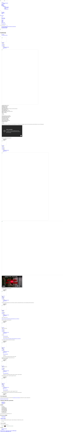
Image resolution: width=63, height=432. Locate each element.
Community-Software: (5, 431)
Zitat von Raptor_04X (5, 373)
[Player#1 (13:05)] (5, 426)
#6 (3, 352)
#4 (3, 316)
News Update (3, 22)
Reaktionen (3, 44)
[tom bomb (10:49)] (11, 426)
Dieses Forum (3, 18)
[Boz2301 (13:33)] (3, 426)
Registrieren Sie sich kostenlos (16, 397)
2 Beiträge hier (5, 371)
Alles (2, 16)
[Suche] (7, 25)
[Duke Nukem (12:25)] (7, 426)
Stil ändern (2, 427)
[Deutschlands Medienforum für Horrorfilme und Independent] (4, 1)
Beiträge (3, 298)
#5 (3, 333)
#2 (3, 151)
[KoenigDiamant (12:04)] (8, 426)
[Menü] (0, 10)
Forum (2, 21)
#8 (3, 388)
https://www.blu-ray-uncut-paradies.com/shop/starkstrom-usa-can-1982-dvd (10, 318)
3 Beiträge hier (5, 300)
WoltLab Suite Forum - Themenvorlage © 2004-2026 (8, 430)
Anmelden (3, 12)
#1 (3, 48)
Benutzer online (3, 418)
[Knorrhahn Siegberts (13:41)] (2, 426)
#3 (3, 301)
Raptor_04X (3, 402)
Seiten (2, 20)
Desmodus (3, 403)
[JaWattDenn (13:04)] (6, 426)
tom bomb (3, 34)
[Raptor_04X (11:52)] (10, 426)
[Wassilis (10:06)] (12, 426)
